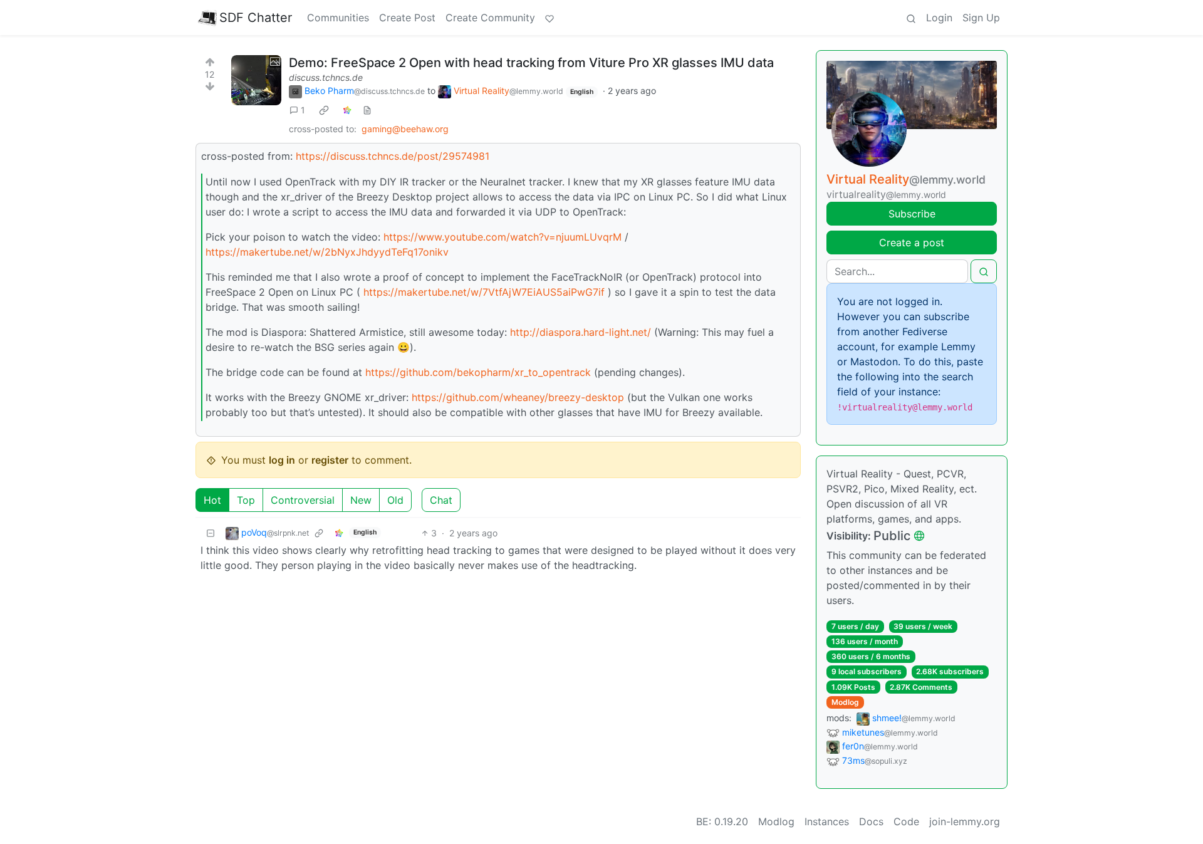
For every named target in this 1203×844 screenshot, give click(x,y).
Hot (212, 500)
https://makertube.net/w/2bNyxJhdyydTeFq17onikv (327, 252)
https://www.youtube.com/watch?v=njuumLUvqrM (502, 237)
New (361, 500)
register (329, 460)
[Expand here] (256, 80)
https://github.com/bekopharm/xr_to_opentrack (478, 372)
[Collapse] (210, 533)
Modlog (845, 702)
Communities (338, 17)
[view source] (367, 110)
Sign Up (981, 17)
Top (246, 500)
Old (395, 500)
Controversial (303, 500)
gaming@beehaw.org (405, 128)
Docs (871, 821)
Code (906, 821)
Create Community (490, 17)
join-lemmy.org (964, 821)
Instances (827, 821)
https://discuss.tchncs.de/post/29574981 (392, 156)
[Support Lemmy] (549, 17)
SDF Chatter (255, 17)
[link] (324, 110)
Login (939, 17)
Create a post (911, 242)
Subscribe (911, 213)
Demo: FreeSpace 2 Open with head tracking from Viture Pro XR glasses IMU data (531, 62)
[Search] (911, 17)
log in (282, 460)
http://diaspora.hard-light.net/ (580, 332)
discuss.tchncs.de (326, 77)
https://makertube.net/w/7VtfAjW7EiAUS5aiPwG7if (484, 292)
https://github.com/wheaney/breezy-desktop (518, 397)
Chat (441, 500)
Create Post (407, 17)
